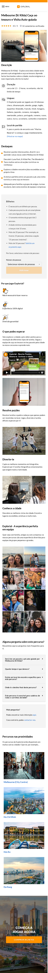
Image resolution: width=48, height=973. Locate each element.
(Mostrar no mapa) (15, 136)
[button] (24, 660)
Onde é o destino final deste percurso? (21, 687)
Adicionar (24, 270)
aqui (34, 715)
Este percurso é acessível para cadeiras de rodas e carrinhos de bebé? (22, 697)
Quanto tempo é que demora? (17, 669)
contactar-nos (29, 720)
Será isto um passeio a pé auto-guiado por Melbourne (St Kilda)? (22, 660)
